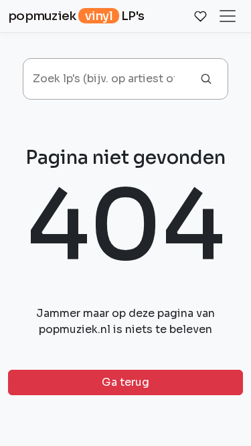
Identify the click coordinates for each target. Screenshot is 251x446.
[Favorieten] (200, 16)
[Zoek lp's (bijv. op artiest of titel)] (206, 79)
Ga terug (125, 382)
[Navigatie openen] (229, 16)
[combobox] (108, 79)
